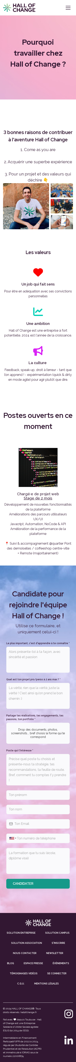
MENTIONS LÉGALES (46, 983)
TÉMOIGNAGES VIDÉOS (23, 973)
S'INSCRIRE (58, 943)
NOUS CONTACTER (24, 953)
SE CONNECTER (56, 973)
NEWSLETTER (54, 953)
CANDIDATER (23, 884)
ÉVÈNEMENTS (61, 963)
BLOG (10, 963)
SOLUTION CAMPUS (57, 932)
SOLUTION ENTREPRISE (21, 932)
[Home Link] (19, 7)
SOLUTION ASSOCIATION (26, 943)
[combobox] (12, 838)
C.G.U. (21, 983)
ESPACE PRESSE (33, 963)
